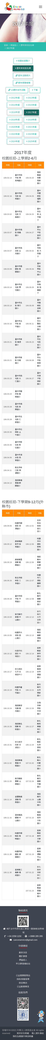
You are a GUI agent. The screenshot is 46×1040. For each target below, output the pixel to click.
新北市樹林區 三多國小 (18, 580)
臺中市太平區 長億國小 (39, 360)
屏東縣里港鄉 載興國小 (18, 562)
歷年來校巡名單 (27, 45)
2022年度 (15, 134)
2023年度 (32, 134)
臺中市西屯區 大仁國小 (18, 378)
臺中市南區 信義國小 (39, 287)
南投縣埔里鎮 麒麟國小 (18, 483)
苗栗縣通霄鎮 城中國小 (39, 890)
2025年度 (32, 141)
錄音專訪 (23, 983)
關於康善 (23, 956)
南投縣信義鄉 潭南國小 (39, 635)
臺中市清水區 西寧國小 (18, 457)
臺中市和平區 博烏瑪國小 (18, 178)
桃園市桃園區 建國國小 (18, 854)
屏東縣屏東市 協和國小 (18, 544)
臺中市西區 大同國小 (39, 250)
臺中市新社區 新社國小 (18, 445)
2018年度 (15, 120)
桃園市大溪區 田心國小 (18, 635)
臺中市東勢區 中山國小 (39, 269)
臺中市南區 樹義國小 (18, 232)
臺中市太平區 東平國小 (18, 324)
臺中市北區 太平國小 (39, 214)
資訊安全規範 (23, 1033)
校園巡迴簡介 (23, 61)
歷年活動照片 (24, 75)
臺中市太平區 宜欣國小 (39, 232)
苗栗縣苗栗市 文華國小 (39, 836)
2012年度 (15, 98)
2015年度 (32, 105)
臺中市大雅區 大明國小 (39, 323)
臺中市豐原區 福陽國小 (39, 196)
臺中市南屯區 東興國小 (18, 406)
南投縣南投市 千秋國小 (39, 817)
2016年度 (15, 112)
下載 (35, 90)
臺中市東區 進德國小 (18, 342)
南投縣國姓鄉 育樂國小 (39, 177)
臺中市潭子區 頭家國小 (39, 378)
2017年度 (32, 112)
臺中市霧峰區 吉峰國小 (39, 305)
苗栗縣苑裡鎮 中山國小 (39, 854)
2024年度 (15, 141)
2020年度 (15, 127)
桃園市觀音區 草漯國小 (18, 526)
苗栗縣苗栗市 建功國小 (39, 653)
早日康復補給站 (23, 964)
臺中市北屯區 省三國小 (39, 342)
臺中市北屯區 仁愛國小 (18, 419)
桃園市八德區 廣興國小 (39, 580)
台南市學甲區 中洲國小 (39, 708)
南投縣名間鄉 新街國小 (18, 726)
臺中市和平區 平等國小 (18, 599)
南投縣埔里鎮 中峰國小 (18, 763)
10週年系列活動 (17, 90)
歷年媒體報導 (24, 83)
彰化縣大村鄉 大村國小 (39, 762)
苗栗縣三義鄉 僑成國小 (18, 872)
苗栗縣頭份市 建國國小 (39, 671)
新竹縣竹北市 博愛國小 (39, 690)
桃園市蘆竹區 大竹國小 (18, 690)
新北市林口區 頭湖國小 (18, 470)
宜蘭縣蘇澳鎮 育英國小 (18, 799)
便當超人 (14, 45)
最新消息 (23, 952)
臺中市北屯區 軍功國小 (18, 287)
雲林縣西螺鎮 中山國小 (18, 818)
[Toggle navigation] (40, 6)
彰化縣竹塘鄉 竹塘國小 (39, 781)
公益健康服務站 (23, 975)
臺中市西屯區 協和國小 (18, 196)
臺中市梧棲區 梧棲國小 (18, 269)
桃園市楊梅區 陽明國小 (18, 836)
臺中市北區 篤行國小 (18, 305)
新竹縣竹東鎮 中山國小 (18, 617)
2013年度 (32, 98)
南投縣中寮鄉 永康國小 (39, 562)
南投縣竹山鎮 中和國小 (39, 799)
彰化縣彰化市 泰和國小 (39, 744)
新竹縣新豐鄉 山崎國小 (18, 781)
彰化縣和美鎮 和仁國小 (39, 726)
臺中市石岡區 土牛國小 (18, 432)
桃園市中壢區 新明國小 (39, 544)
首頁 (6, 45)
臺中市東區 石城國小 (18, 360)
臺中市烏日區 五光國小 (18, 251)
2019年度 (32, 120)
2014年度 (15, 105)
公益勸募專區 (23, 987)
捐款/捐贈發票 (23, 979)
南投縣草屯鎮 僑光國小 (18, 708)
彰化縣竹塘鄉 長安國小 (39, 598)
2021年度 (32, 127)
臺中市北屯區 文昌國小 (18, 214)
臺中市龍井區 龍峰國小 (18, 394)
